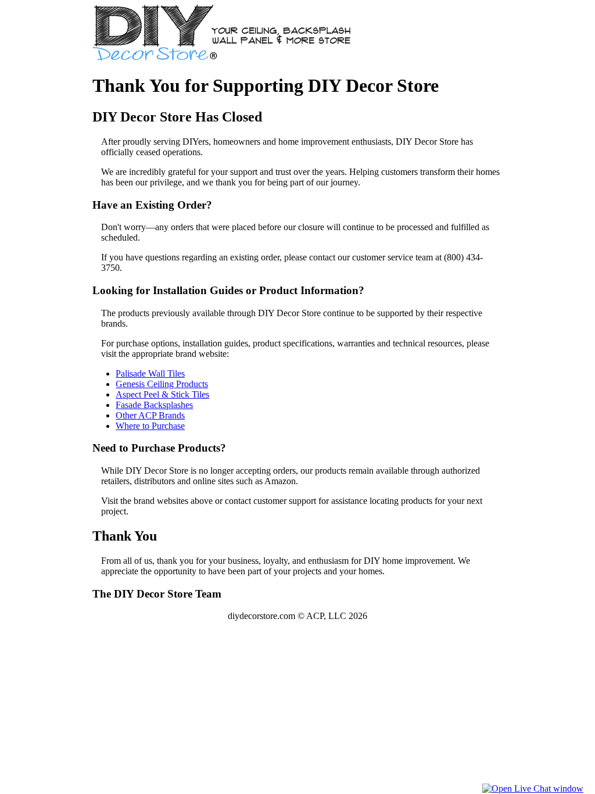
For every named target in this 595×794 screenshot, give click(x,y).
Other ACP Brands (150, 415)
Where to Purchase (150, 426)
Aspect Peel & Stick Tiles (162, 394)
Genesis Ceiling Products (162, 384)
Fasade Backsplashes (154, 405)
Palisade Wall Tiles (150, 373)
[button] (532, 788)
